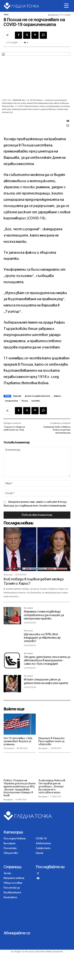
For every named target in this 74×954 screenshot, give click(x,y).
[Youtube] (38, 878)
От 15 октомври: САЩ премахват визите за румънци (18, 741)
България (28, 608)
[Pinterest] (35, 35)
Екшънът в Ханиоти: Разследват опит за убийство (51, 741)
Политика (9, 748)
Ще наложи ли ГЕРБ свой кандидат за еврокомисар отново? (42, 638)
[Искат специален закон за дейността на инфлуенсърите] (12, 683)
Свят (6, 15)
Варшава (17, 396)
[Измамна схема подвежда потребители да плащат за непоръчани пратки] (12, 615)
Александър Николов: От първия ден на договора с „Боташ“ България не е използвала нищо (52, 786)
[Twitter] (26, 35)
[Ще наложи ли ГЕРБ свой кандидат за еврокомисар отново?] (12, 638)
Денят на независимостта (37, 396)
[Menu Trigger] (66, 6)
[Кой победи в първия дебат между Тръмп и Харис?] (37, 549)
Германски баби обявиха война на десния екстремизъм (56, 430)
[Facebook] (18, 35)
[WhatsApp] (43, 35)
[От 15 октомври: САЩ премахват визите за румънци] (20, 724)
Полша (25, 401)
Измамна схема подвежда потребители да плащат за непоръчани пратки (44, 615)
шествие (35, 401)
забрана (57, 396)
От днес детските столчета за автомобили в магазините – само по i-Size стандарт (47, 660)
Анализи (8, 575)
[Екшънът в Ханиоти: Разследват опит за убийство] (54, 724)
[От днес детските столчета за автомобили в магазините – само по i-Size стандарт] (12, 661)
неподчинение (11, 401)
